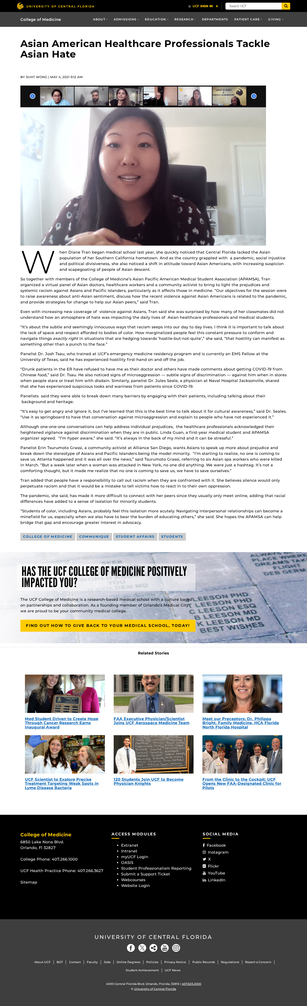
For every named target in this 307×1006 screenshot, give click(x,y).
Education (155, 19)
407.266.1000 (65, 859)
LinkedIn (216, 880)
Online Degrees (128, 962)
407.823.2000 (191, 984)
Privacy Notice (175, 962)
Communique (94, 536)
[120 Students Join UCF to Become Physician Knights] (154, 754)
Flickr (213, 866)
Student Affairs (135, 536)
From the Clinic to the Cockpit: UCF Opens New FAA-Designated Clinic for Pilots (241, 783)
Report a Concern (258, 962)
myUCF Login (134, 857)
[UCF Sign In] (203, 6)
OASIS (127, 862)
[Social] (153, 948)
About (99, 19)
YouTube (216, 873)
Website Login (135, 885)
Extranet (129, 845)
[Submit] (286, 6)
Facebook (216, 845)
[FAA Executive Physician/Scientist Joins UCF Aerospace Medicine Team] (154, 694)
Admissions (125, 19)
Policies (152, 962)
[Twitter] (142, 948)
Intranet (129, 851)
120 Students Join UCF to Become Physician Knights (148, 781)
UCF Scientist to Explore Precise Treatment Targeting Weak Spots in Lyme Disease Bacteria (62, 783)
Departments (215, 19)
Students (172, 536)
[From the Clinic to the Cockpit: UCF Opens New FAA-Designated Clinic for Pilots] (242, 754)
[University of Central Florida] (55, 6)
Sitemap (28, 882)
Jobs (107, 962)
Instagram (218, 852)
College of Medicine (40, 19)
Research (184, 19)
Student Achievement (142, 970)
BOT (60, 962)
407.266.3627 (90, 870)
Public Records (203, 962)
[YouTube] (165, 948)
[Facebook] (131, 948)
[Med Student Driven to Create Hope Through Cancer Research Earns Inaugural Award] (65, 694)
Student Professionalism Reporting (156, 868)
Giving (274, 19)
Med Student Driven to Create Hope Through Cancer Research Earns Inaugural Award (61, 723)
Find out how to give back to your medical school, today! (108, 625)
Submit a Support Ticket (145, 874)
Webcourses (133, 880)
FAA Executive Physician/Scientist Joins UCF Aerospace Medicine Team (151, 721)
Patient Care (247, 19)
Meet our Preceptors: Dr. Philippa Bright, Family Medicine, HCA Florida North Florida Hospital (240, 723)
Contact (75, 962)
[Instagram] (176, 948)
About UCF (42, 962)
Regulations (230, 962)
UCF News (172, 970)
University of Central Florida (153, 937)
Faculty (92, 962)
